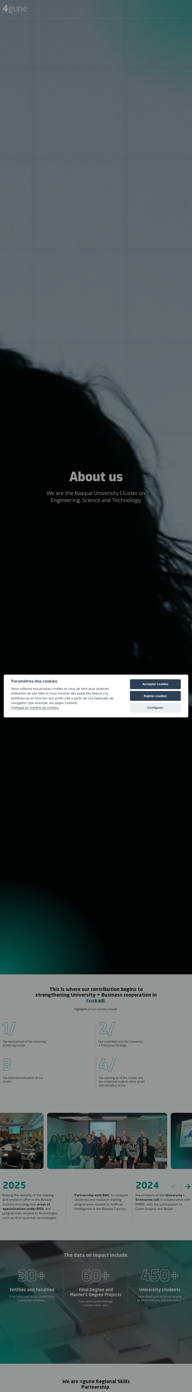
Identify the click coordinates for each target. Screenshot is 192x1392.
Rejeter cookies (155, 696)
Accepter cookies (155, 684)
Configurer (155, 707)
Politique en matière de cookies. (35, 707)
